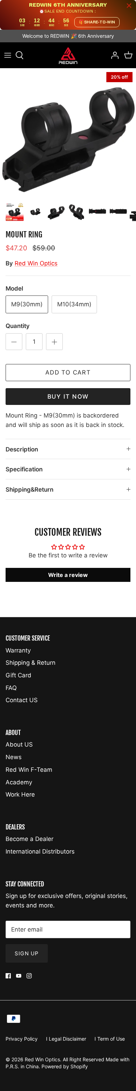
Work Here (20, 794)
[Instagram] (29, 975)
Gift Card (18, 675)
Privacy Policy (22, 1039)
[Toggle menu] (7, 55)
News (14, 757)
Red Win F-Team (29, 769)
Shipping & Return (30, 662)
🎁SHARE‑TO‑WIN (97, 22)
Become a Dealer (29, 838)
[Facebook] (8, 975)
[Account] (113, 55)
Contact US (22, 700)
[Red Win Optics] (68, 55)
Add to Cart (68, 372)
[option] (68, 134)
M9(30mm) (27, 304)
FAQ (11, 687)
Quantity (18, 325)
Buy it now (68, 396)
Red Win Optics (36, 263)
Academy (19, 782)
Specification (24, 469)
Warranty (18, 650)
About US (19, 744)
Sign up (27, 953)
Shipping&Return (29, 489)
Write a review (68, 574)
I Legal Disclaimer (66, 1039)
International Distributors (40, 851)
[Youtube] (18, 975)
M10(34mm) (74, 304)
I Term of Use (110, 1039)
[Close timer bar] (129, 5)
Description (22, 449)
